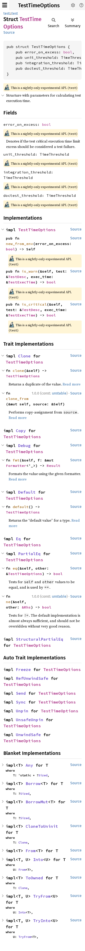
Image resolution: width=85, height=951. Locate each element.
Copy (21, 430)
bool (67, 52)
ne (8, 601)
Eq (18, 538)
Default (27, 492)
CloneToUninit (42, 826)
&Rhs (26, 607)
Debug (24, 445)
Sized (42, 775)
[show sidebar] (4, 5)
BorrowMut (37, 801)
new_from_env (19, 243)
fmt (16, 460)
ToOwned (34, 877)
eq (15, 568)
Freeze (23, 669)
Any (29, 765)
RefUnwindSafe (32, 678)
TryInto (42, 920)
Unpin (22, 710)
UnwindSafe (28, 734)
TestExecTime (21, 282)
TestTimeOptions (39, 5)
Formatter (16, 465)
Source (9, 32)
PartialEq (29, 553)
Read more (71, 384)
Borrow (33, 783)
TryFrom (42, 896)
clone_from (17, 398)
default (21, 506)
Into (38, 859)
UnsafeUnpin (29, 719)
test (6, 13)
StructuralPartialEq (39, 639)
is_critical (34, 304)
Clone (24, 356)
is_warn (30, 271)
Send (21, 693)
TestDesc (17, 276)
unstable (59, 393)
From (31, 850)
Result (53, 465)
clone (18, 370)
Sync (21, 702)
